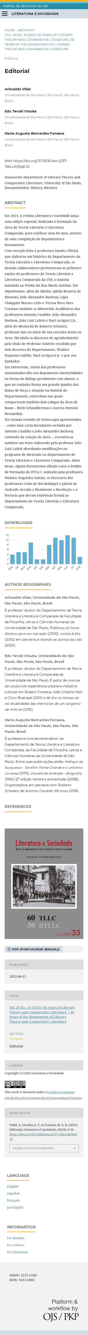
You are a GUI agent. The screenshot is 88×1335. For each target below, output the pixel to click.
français (13, 1200)
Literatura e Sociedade (35, 14)
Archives (26, 30)
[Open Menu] (4, 13)
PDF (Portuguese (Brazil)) (35, 949)
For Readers (15, 1238)
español (13, 1193)
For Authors (15, 1245)
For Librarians (17, 1252)
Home (10, 30)
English (13, 1186)
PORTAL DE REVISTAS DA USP (26, 6)
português (15, 1207)
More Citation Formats (33, 1148)
